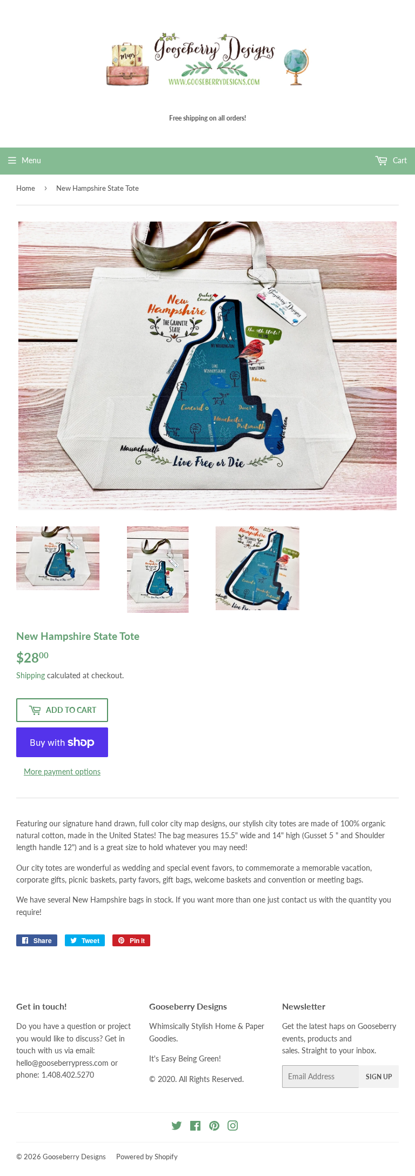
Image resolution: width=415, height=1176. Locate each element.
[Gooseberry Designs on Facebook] (195, 1127)
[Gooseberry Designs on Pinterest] (214, 1127)
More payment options (62, 771)
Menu (31, 160)
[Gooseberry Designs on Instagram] (232, 1127)
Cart (399, 160)
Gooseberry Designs (74, 1156)
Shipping (30, 675)
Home (25, 188)
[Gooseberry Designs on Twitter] (176, 1127)
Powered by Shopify (147, 1156)
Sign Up (379, 1077)
